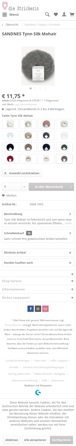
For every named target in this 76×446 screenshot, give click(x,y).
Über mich (40, 360)
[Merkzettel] (56, 14)
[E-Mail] (45, 309)
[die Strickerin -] (20, 5)
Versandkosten (13, 325)
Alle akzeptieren (35, 440)
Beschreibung (13, 214)
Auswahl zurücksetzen (24, 173)
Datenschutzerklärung (25, 380)
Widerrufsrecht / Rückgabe (49, 374)
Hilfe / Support (59, 360)
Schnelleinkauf (14, 233)
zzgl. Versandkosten (26, 104)
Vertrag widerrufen (19, 374)
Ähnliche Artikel (15, 252)
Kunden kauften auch (18, 262)
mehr (68, 223)
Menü (14, 14)
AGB (44, 380)
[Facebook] (30, 309)
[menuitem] (10, 14)
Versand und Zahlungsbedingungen (43, 367)
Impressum (57, 380)
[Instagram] (38, 309)
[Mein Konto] (64, 14)
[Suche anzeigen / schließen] (47, 14)
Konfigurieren (61, 440)
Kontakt (14, 367)
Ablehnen (11, 440)
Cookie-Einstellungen (17, 360)
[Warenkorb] (72, 14)
